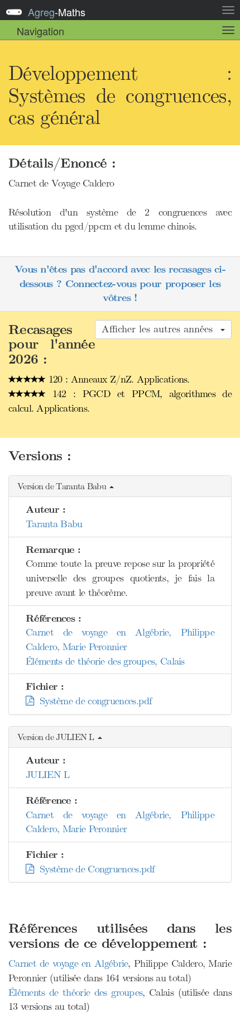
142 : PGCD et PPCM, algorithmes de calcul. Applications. (120, 401)
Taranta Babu (54, 524)
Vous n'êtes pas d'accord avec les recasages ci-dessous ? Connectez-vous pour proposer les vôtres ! (120, 283)
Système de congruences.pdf (92, 701)
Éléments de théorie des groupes (75, 992)
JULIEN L (47, 775)
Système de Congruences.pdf (93, 869)
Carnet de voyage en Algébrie (68, 963)
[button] (120, 487)
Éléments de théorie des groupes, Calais (105, 661)
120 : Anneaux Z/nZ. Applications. (118, 379)
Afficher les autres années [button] (160, 329)
